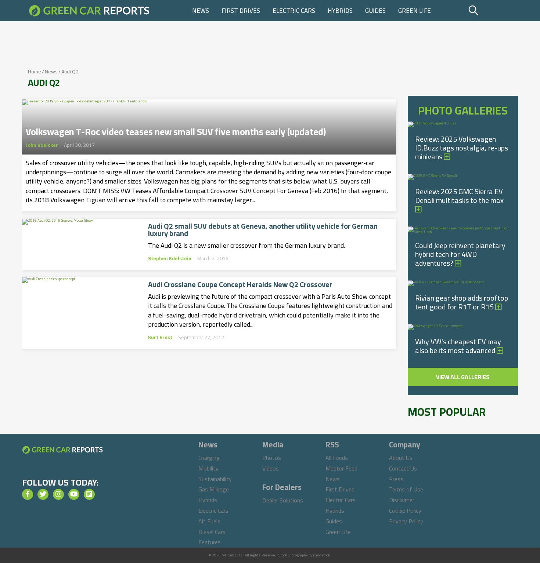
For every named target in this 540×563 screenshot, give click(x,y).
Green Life (414, 11)
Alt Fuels (209, 521)
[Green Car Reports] (89, 10)
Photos (271, 457)
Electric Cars (294, 11)
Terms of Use (406, 489)
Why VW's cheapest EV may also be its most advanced (458, 346)
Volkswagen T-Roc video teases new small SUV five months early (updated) (176, 129)
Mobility (208, 468)
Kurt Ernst (160, 337)
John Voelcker (42, 145)
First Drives (241, 11)
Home (34, 71)
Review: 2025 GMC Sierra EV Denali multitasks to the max (459, 196)
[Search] (492, 10)
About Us (401, 457)
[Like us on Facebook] (27, 494)
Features (209, 542)
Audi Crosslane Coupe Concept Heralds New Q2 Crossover (240, 284)
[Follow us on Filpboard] (89, 494)
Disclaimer (401, 499)
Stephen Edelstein (169, 258)
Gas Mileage (213, 489)
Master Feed (341, 468)
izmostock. (322, 555)
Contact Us (403, 468)
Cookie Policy (405, 510)
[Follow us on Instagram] (58, 494)
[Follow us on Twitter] (42, 494)
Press (396, 478)
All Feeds (336, 457)
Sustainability (215, 478)
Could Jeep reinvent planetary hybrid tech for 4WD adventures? (460, 254)
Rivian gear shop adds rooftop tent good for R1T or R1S (461, 302)
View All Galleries (463, 376)
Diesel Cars (212, 531)
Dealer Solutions (282, 500)
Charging (209, 457)
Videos (270, 468)
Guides (375, 11)
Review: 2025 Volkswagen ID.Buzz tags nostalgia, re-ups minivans (461, 147)
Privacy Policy (406, 521)
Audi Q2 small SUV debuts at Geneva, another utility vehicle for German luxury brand (263, 229)
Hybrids (340, 11)
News (200, 11)
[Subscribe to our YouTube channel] (73, 494)
